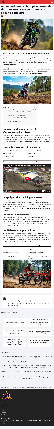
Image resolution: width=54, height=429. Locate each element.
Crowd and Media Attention (19, 117)
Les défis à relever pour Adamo (15, 121)
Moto (2, 409)
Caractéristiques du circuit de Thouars (21, 111)
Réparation (4, 412)
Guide (2, 411)
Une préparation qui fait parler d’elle (16, 115)
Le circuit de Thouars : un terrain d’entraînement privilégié (21, 110)
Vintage (3, 414)
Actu (2, 407)
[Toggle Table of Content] (34, 108)
